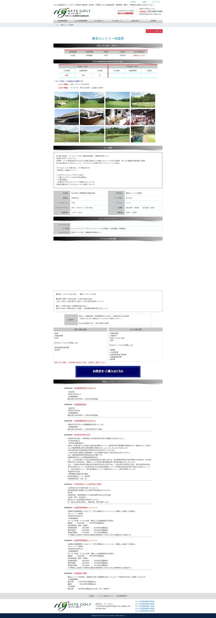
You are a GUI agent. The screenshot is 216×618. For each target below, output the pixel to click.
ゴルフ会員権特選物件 (80, 20)
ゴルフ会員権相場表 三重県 (144, 606)
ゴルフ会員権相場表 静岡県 (144, 608)
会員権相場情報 (62, 20)
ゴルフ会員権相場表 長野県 (144, 611)
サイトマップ (156, 2)
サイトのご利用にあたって (105, 596)
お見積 (144, 2)
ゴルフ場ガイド (99, 20)
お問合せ (133, 2)
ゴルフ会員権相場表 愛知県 (144, 601)
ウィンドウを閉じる (154, 31)
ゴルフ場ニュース (117, 20)
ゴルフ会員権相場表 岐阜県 (144, 604)
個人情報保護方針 (121, 596)
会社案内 (153, 20)
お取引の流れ (135, 20)
